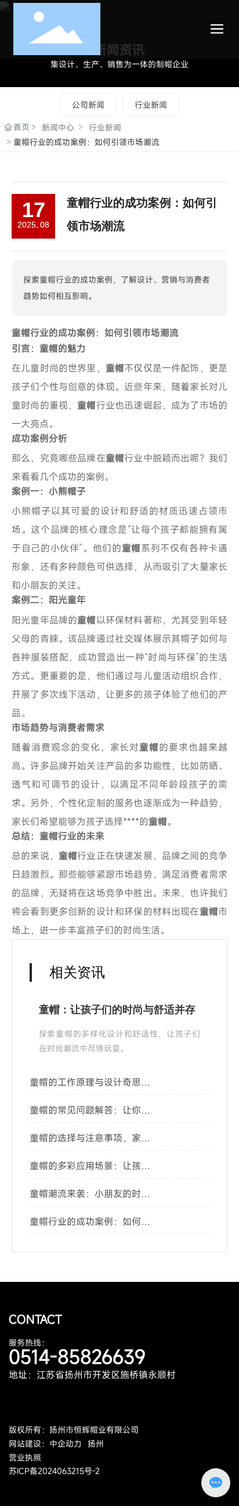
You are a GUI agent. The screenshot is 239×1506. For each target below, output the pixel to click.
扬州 (96, 1443)
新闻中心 (58, 127)
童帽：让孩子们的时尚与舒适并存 (117, 1009)
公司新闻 (88, 104)
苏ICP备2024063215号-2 (54, 1470)
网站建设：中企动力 (45, 1443)
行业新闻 (151, 104)
